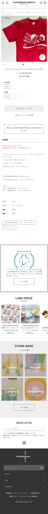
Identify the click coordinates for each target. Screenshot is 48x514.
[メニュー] (3, 3)
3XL (23, 96)
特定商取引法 (35, 493)
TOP (2, 8)
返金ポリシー (13, 496)
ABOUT (7, 474)
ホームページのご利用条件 (29, 496)
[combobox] (17, 468)
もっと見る (24, 281)
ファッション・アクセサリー (15, 12)
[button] (23, 64)
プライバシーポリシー (21, 493)
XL (18, 96)
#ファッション (28, 222)
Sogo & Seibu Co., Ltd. (26, 502)
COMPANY (8, 486)
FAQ (6, 480)
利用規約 (8, 493)
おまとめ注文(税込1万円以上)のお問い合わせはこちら (25, 129)
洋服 (28, 12)
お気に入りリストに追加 (22, 115)
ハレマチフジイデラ (12, 8)
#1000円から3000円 (11, 222)
